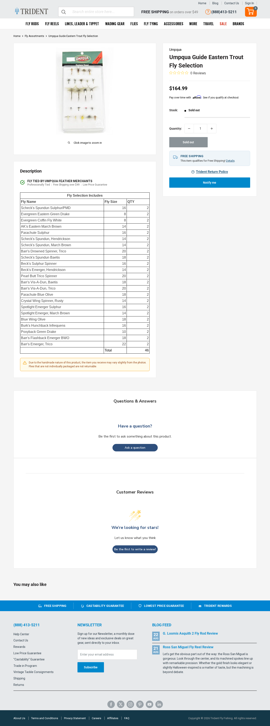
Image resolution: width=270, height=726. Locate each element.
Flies (134, 23)
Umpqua (175, 50)
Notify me (209, 182)
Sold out (188, 142)
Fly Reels (52, 23)
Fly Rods (32, 23)
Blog (215, 3)
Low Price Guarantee (27, 653)
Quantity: (175, 128)
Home (202, 3)
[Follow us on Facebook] (111, 704)
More (193, 23)
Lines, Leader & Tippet (82, 23)
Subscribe (91, 667)
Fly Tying (151, 23)
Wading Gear (115, 23)
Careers (96, 718)
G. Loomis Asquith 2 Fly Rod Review (190, 633)
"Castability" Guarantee (29, 659)
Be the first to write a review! (135, 549)
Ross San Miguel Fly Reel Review (188, 647)
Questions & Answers (135, 401)
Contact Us (231, 3)
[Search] (63, 11)
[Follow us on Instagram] (130, 704)
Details (230, 160)
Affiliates (112, 718)
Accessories (174, 23)
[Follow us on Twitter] (120, 704)
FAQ (126, 718)
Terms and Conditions (44, 718)
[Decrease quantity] (189, 128)
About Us (19, 718)
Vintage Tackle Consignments (33, 672)
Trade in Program (25, 665)
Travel (208, 23)
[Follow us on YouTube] (149, 704)
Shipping (19, 678)
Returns (18, 684)
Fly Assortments (34, 36)
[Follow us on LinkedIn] (159, 704)
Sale (223, 23)
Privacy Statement (75, 718)
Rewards (19, 646)
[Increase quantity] (211, 128)
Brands (238, 23)
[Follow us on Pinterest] (140, 704)
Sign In (249, 3)
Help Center (21, 634)
